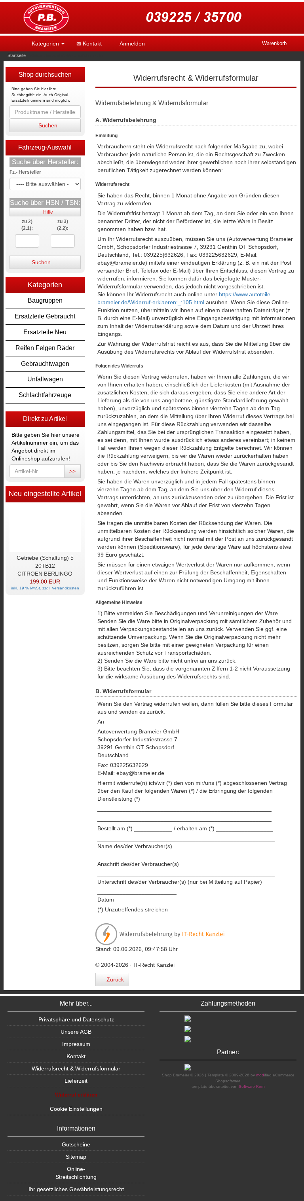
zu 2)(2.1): (27, 225)
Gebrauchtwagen (45, 363)
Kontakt (91, 43)
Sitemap (76, 1157)
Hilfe (47, 212)
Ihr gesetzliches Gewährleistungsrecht (76, 1189)
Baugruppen (45, 300)
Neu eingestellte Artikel (45, 494)
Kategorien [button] (45, 43)
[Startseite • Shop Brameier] (152, 18)
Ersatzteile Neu (44, 332)
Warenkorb (274, 43)
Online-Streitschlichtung (76, 1173)
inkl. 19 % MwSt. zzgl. (31, 588)
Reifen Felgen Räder (44, 348)
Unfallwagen (45, 379)
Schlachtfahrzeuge (45, 395)
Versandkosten (65, 588)
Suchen (47, 125)
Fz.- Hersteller (25, 172)
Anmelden (131, 43)
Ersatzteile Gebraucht (45, 316)
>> (72, 471)
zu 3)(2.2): (62, 225)
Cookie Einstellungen (76, 1109)
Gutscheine (76, 1144)
